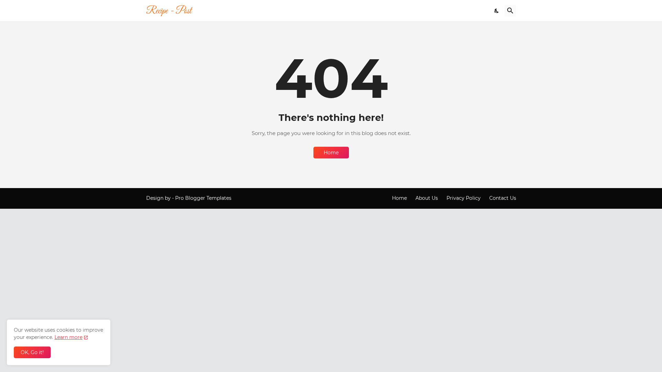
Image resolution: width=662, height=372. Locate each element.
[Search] (510, 11)
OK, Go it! (32, 352)
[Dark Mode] (497, 11)
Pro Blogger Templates (203, 198)
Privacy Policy (464, 198)
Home (331, 152)
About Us (426, 198)
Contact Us (502, 198)
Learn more (68, 337)
